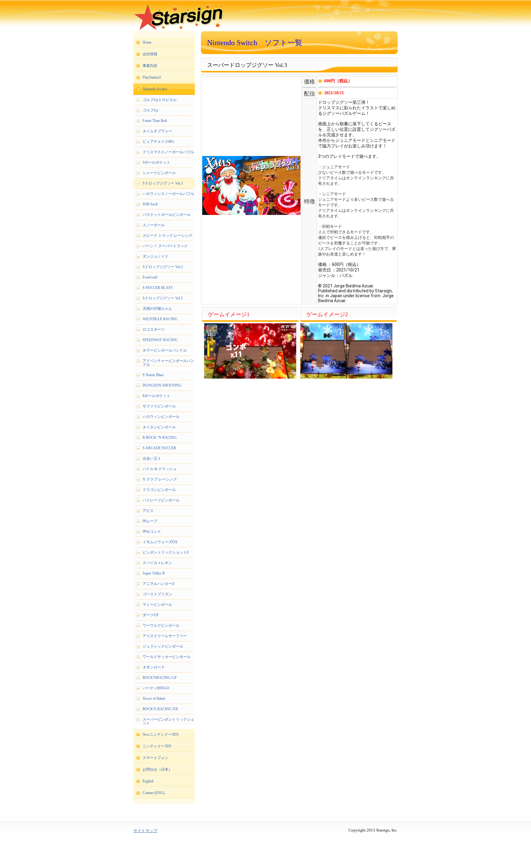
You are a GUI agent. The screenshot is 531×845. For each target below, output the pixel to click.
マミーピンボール (157, 604)
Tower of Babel (154, 698)
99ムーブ (150, 521)
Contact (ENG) (154, 793)
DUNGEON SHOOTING (162, 385)
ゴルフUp (150, 110)
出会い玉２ (152, 458)
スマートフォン (155, 758)
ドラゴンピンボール (159, 490)
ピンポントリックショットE (166, 552)
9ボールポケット (156, 162)
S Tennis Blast (153, 375)
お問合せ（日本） (157, 769)
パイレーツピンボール (161, 500)
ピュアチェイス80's (158, 141)
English (148, 781)
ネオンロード (154, 667)
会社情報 (150, 54)
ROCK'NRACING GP (160, 678)
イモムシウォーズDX (160, 542)
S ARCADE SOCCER (159, 448)
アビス (148, 510)
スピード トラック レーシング (167, 235)
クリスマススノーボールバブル (168, 152)
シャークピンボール (159, 173)
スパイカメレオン (157, 563)
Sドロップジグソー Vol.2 (163, 267)
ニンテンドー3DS (157, 746)
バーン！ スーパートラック (165, 246)
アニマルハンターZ (158, 584)
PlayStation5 (152, 77)
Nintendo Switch (155, 89)
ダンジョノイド (155, 256)
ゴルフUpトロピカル (160, 100)
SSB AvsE (150, 204)
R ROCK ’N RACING (160, 437)
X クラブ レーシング (160, 479)
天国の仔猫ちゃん (157, 308)
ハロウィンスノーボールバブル (168, 194)
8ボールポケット (156, 396)
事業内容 (150, 66)
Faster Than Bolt (155, 121)
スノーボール (154, 225)
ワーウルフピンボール (161, 625)
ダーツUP (151, 615)
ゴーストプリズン (157, 594)
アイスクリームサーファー (165, 636)
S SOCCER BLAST (158, 288)
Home (147, 42)
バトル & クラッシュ (160, 469)
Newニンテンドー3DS (161, 734)
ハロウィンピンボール (161, 417)
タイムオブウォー (157, 131)
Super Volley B (154, 573)
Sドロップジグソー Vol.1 (163, 298)
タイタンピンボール (159, 427)
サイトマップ (145, 830)
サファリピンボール (159, 406)
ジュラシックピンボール (163, 646)
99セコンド (152, 531)
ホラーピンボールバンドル (165, 350)
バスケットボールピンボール (167, 214)
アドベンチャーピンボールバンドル (168, 363)
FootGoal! (150, 277)
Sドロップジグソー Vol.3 (163, 183)
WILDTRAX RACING (160, 319)
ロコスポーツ (154, 329)
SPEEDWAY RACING (160, 340)
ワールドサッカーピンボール (167, 657)
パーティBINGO (156, 688)
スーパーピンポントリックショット (168, 721)
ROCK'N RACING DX (160, 709)
